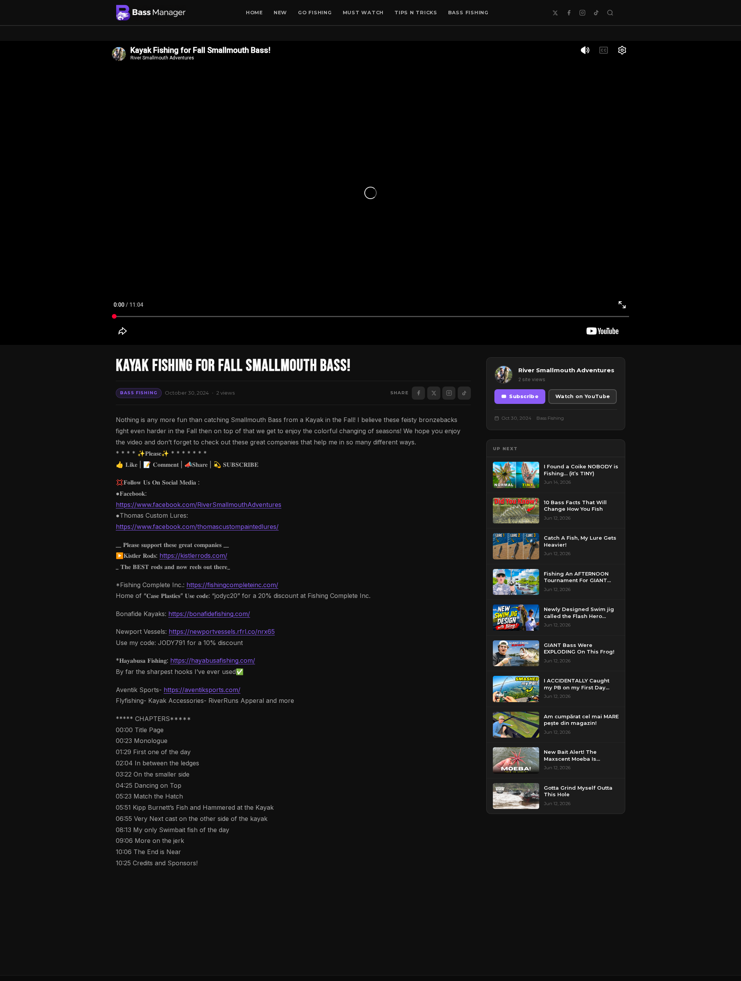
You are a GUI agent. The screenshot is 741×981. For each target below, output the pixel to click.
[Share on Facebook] (418, 393)
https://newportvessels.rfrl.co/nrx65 (222, 631)
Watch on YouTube (582, 396)
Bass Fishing (468, 12)
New (280, 12)
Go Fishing (315, 12)
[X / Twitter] (555, 12)
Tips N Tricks (415, 12)
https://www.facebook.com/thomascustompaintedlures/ (197, 526)
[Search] (610, 12)
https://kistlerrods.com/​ (193, 555)
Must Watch (363, 12)
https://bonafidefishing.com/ (209, 614)
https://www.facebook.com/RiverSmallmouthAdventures (198, 504)
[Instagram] (582, 12)
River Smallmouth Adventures (566, 370)
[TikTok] (596, 12)
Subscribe (523, 396)
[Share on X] (433, 393)
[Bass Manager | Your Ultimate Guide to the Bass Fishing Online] (151, 13)
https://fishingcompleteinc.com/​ (232, 585)
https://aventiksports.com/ (202, 690)
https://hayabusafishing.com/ (212, 660)
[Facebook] (568, 12)
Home (254, 12)
